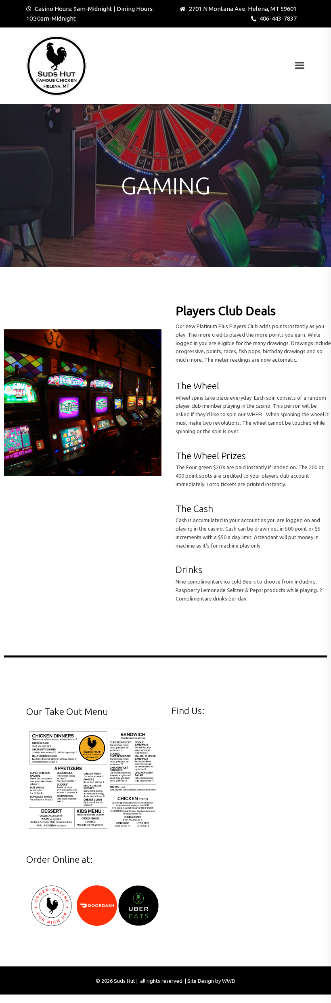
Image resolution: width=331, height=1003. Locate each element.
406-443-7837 (277, 18)
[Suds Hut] (56, 65)
